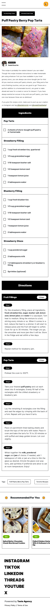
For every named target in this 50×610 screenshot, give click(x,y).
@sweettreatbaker (39, 105)
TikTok (12, 567)
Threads (14, 580)
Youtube (14, 586)
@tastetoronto (22, 105)
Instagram (17, 560)
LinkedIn (13, 573)
